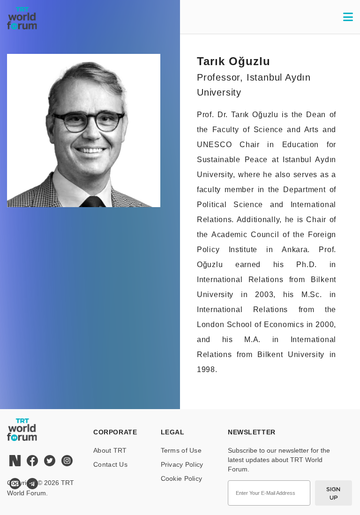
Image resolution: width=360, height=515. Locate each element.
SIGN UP (333, 493)
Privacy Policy (182, 464)
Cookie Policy (181, 478)
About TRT (110, 450)
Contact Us (110, 464)
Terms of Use (181, 450)
